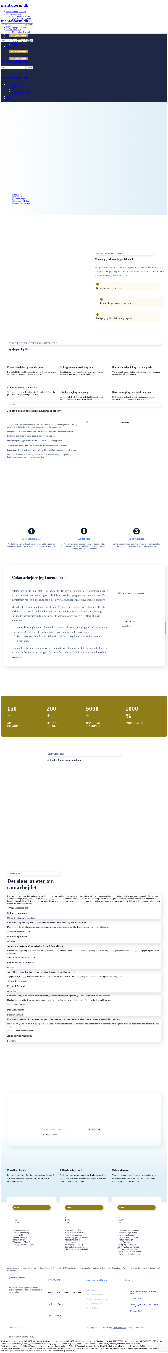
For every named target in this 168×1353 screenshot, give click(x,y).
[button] (84, 557)
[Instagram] (12, 1304)
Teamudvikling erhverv (95, 1308)
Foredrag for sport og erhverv (98, 1299)
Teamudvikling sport (94, 1303)
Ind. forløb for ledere (94, 1295)
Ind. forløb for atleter (94, 1290)
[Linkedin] (19, 1304)
